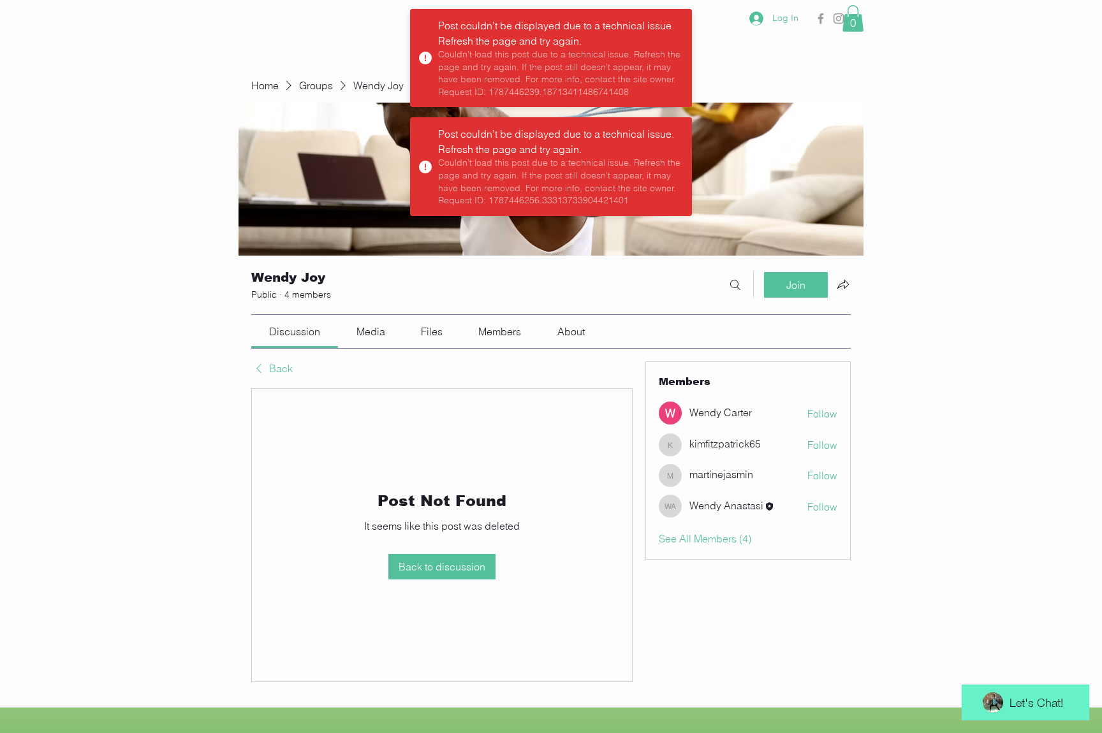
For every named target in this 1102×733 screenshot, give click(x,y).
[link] (294, 331)
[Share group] (843, 284)
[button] (853, 18)
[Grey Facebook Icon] (821, 18)
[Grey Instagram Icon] (839, 18)
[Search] (735, 285)
